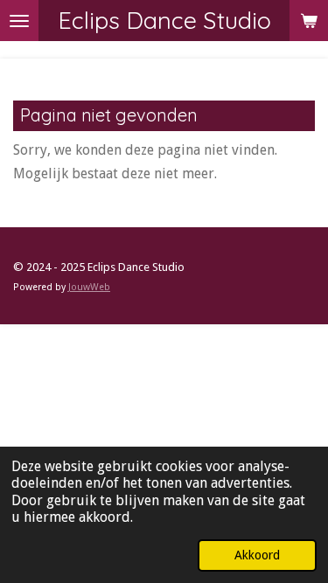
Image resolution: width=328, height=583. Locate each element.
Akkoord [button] (257, 555)
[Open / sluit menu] (19, 20)
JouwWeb (89, 287)
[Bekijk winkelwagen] (309, 20)
